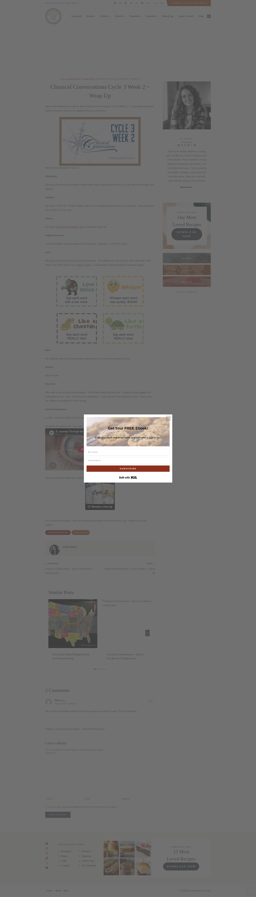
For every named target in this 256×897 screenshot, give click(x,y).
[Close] (168, 418)
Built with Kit (128, 477)
